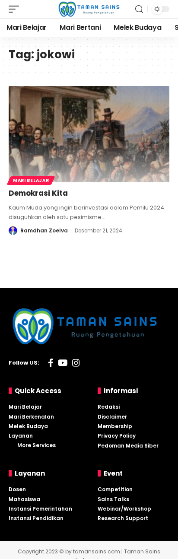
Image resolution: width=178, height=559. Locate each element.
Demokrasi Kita (38, 193)
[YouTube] (63, 363)
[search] (139, 9)
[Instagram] (76, 363)
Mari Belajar (31, 180)
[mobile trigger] (16, 9)
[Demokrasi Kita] (89, 134)
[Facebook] (51, 363)
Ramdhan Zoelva (44, 230)
